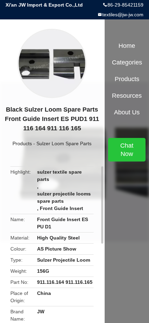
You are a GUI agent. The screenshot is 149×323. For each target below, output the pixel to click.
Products (22, 143)
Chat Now (126, 149)
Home (127, 45)
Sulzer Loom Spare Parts (63, 143)
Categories (127, 62)
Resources (127, 95)
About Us (127, 112)
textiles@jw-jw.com (122, 14)
